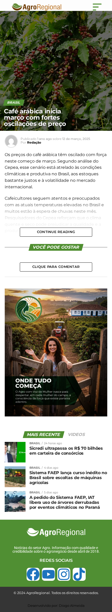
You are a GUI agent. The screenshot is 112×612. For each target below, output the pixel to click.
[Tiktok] (79, 574)
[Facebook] (33, 574)
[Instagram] (63, 574)
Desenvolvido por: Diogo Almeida (56, 605)
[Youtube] (48, 574)
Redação (34, 142)
